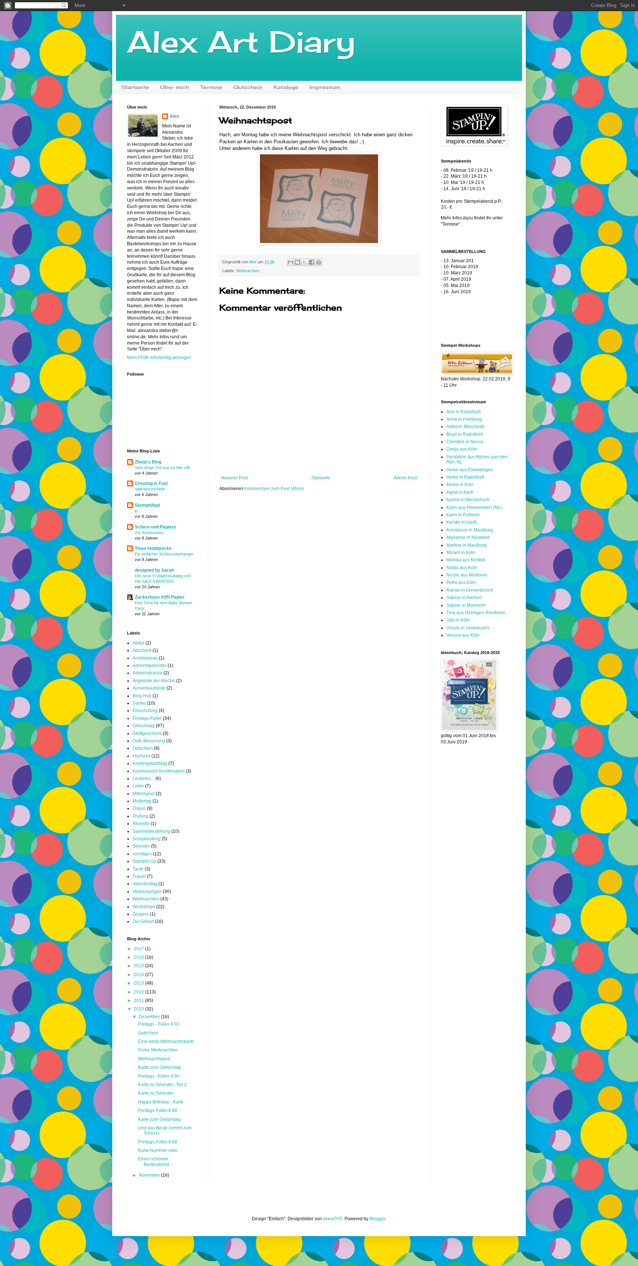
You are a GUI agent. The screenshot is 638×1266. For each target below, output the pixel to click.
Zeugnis (141, 914)
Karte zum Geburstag (159, 1067)
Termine (211, 87)
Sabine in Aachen (464, 597)
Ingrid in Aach (460, 492)
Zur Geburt (143, 921)
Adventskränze (147, 672)
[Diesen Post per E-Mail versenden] (290, 262)
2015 (139, 965)
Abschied (142, 650)
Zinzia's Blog (148, 462)
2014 (139, 974)
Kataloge (286, 87)
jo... (138, 511)
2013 (139, 983)
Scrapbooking (147, 838)
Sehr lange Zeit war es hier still (162, 467)
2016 (139, 957)
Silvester (141, 846)
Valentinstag (145, 883)
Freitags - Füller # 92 (158, 1024)
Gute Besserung (149, 740)
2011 (139, 1000)
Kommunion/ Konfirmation (159, 771)
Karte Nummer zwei (158, 1150)
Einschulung (145, 710)
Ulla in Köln (458, 620)
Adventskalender (150, 665)
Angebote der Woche (154, 680)
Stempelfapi (147, 505)
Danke (139, 703)
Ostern (139, 808)
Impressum (324, 87)
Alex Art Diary (241, 41)
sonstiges (142, 853)
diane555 (332, 1218)
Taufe (138, 869)
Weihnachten (248, 270)
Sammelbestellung (151, 831)
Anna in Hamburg (464, 419)
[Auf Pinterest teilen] (318, 262)
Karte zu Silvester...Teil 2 (162, 1084)
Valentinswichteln (150, 489)
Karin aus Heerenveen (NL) (474, 507)
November (150, 1175)
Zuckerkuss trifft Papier (160, 597)
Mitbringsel (144, 793)
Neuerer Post (234, 477)
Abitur (138, 643)
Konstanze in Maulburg (469, 530)
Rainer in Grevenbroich (469, 590)
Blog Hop (142, 695)
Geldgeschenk (147, 733)
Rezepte (141, 823)
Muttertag (142, 801)
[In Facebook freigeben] (311, 262)
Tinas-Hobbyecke (153, 548)
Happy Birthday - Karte (160, 1102)
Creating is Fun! (151, 483)
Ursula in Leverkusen (467, 627)
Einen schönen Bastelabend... (155, 1161)
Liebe (138, 785)
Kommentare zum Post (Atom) (274, 488)
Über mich (174, 87)
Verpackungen (147, 891)
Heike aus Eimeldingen (469, 469)
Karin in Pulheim (463, 514)
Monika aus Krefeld (465, 559)
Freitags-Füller (147, 718)
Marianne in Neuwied (468, 537)
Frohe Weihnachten (158, 1050)
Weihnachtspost (154, 1058)
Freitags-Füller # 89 (157, 1110)
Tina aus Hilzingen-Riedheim (475, 612)
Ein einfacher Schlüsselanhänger (164, 554)
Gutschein (248, 87)
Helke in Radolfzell (465, 477)
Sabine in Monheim (466, 605)
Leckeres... (143, 778)
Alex (174, 116)
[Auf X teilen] (304, 262)
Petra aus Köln (461, 582)
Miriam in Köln (460, 552)
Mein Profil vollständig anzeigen (159, 357)
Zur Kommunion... (151, 532)
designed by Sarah (154, 570)
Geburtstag (144, 725)
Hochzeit (141, 756)
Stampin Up (144, 861)
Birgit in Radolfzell (464, 434)
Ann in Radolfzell (463, 411)
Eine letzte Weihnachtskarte (166, 1041)
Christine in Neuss (464, 441)
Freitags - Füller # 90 (158, 1076)
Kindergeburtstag (150, 763)
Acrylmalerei (145, 658)
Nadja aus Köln (461, 567)
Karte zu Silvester (155, 1093)
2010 (139, 1009)
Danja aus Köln (461, 449)
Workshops (144, 906)
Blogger (377, 1218)
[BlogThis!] (297, 262)
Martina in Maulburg (466, 545)
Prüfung (140, 816)
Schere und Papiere (155, 527)
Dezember (150, 1016)
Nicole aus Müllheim (466, 575)
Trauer (139, 876)
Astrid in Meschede (465, 426)
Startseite (135, 87)
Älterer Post (405, 477)
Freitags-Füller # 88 (157, 1141)
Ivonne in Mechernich (468, 499)
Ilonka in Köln (460, 484)
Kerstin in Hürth (461, 522)
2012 (139, 992)
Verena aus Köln (463, 635)
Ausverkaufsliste (149, 688)
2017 (139, 948)
